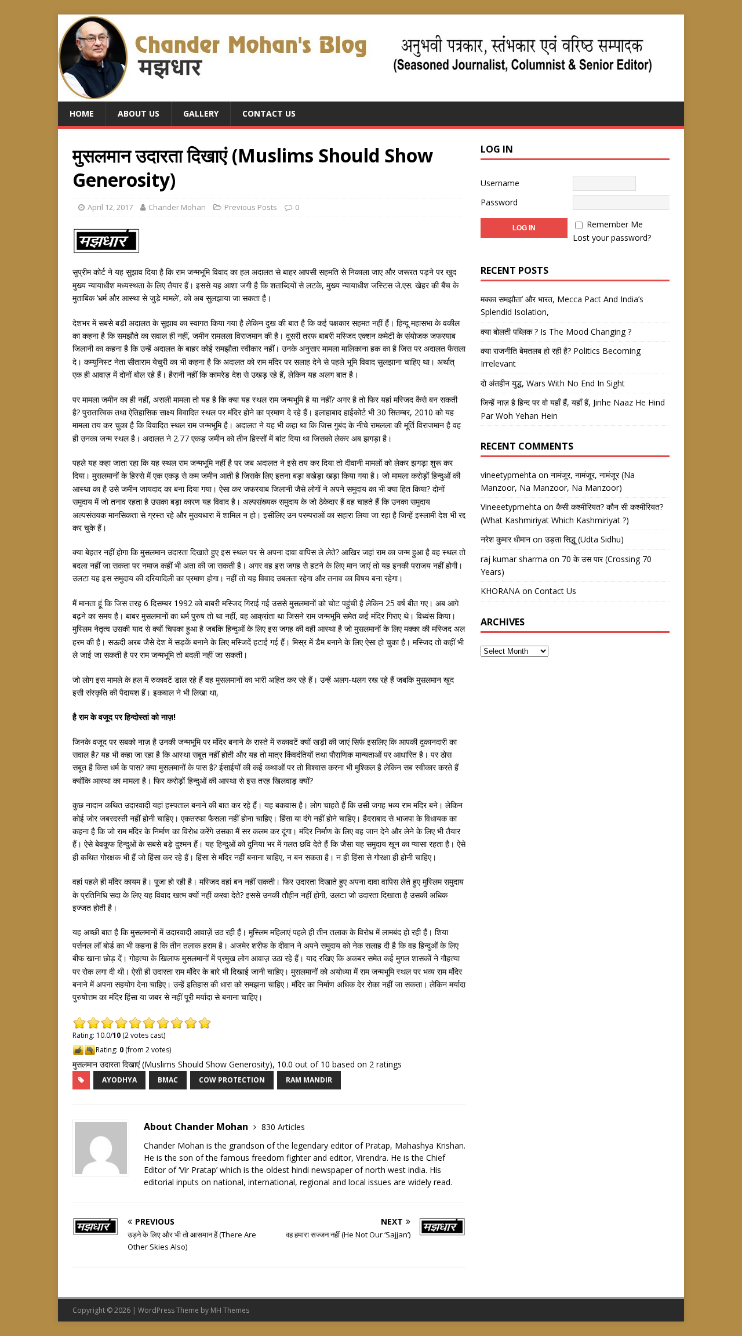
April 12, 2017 (110, 207)
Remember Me (615, 224)
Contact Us (269, 113)
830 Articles (283, 1126)
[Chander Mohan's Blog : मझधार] (355, 94)
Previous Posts (250, 207)
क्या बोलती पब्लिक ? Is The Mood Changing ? (556, 331)
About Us (138, 113)
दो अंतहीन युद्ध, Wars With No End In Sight (553, 383)
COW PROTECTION (232, 1080)
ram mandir (309, 1080)
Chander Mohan (177, 207)
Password (499, 202)
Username (500, 183)
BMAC (168, 1080)
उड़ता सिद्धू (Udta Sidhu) (584, 539)
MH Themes (229, 1310)
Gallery (201, 113)
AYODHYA (119, 1080)
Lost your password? (612, 237)
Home (82, 113)
